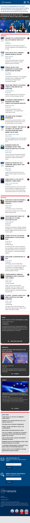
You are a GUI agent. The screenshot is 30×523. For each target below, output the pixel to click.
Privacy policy (4, 497)
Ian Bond (7, 42)
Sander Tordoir (8, 183)
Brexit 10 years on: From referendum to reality (15, 319)
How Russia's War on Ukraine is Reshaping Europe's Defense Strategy (15, 201)
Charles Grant (5, 365)
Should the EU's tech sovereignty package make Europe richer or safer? (14, 69)
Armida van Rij (8, 150)
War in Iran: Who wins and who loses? (13, 430)
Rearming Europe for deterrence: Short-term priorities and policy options (15, 146)
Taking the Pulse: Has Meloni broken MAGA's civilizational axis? (15, 237)
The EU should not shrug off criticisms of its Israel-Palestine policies (14, 217)
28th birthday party (7, 15)
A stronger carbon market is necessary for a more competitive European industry (15, 101)
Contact (3, 496)
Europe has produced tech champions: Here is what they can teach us (15, 164)
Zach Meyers (8, 73)
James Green (8, 168)
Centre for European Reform (6, 2)
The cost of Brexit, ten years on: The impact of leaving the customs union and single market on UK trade (14, 434)
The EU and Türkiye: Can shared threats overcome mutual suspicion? (15, 86)
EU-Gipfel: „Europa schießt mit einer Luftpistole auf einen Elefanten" (15, 297)
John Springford (8, 134)
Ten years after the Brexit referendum (13, 424)
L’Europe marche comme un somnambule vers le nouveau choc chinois (14, 276)
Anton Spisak (16, 134)
